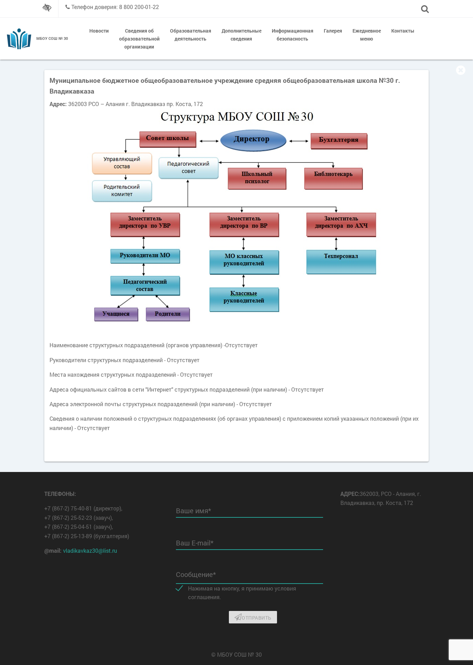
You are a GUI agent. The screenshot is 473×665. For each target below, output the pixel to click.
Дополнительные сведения (241, 34)
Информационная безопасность (292, 34)
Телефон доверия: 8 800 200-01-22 (115, 6)
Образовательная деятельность (190, 34)
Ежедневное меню (366, 34)
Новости (99, 30)
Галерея (333, 30)
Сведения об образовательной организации (139, 38)
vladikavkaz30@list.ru (90, 550)
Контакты (402, 30)
